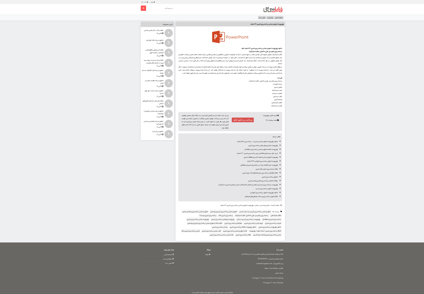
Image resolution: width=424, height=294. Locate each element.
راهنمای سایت (167, 258)
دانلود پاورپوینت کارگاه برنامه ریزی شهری (243, 227)
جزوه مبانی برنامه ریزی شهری (253, 223)
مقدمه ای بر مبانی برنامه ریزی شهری (222, 234)
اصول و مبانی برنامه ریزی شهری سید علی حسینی (255, 211)
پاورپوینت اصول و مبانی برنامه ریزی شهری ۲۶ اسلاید (267, 24)
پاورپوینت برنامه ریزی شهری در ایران (248, 219)
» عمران (257, 205)
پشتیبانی (270, 17)
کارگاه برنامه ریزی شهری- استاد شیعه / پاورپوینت (265, 231)
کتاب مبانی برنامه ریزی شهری (211, 231)
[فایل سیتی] (272, 9)
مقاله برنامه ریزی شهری (243, 234)
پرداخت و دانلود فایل (242, 120)
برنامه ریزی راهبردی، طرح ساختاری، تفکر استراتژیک (251, 215)
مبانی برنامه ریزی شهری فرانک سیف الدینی (267, 234)
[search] (143, 8)
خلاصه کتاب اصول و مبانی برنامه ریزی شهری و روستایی (204, 223)
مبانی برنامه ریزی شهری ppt (191, 231)
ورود (151, 2)
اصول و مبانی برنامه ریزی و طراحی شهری (195, 211)
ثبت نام (143, 2)
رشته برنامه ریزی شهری (220, 227)
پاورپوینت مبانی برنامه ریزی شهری (198, 219)
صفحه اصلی (279, 17)
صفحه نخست (275, 205)
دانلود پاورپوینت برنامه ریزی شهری (269, 227)
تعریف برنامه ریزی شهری (273, 223)
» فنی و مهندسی (265, 205)
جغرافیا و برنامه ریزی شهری (233, 223)
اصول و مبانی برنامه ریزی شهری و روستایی (223, 211)
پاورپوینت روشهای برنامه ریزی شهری (222, 219)
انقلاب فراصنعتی (276, 215)
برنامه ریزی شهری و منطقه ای (271, 219)
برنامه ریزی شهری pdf (226, 215)
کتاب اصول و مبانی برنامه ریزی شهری (235, 231)
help (206, 254)
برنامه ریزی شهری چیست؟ (208, 215)
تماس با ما (262, 17)
